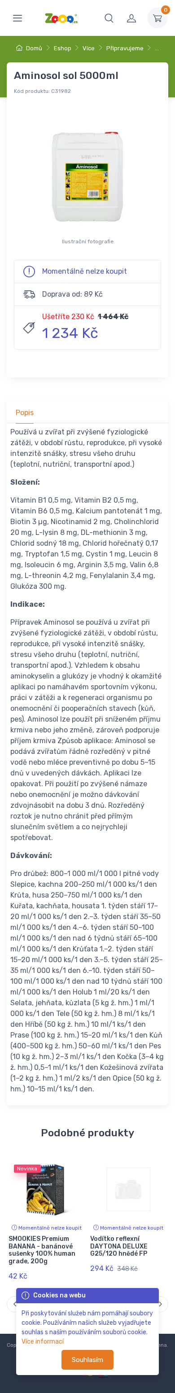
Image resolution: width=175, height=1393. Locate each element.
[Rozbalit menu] (17, 18)
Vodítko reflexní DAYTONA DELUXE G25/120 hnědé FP (119, 1246)
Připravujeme (125, 48)
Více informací (43, 1341)
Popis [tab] (25, 412)
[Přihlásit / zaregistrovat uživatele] (131, 18)
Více (89, 48)
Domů (33, 48)
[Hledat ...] (109, 18)
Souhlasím (87, 1360)
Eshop (62, 48)
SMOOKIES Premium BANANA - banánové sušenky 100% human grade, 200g (42, 1250)
